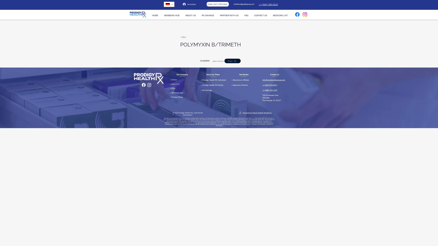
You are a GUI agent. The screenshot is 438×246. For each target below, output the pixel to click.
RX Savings (207, 90)
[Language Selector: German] (169, 4)
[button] (187, 37)
